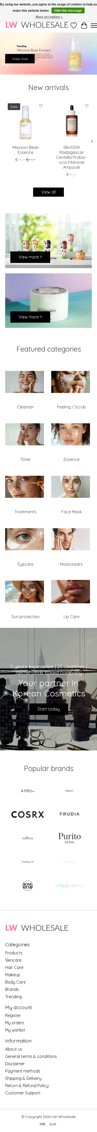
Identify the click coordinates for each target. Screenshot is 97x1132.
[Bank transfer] (42, 1124)
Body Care (15, 982)
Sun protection (25, 616)
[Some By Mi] (27, 886)
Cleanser (25, 407)
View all (48, 192)
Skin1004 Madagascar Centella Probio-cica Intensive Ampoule (71, 157)
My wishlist (15, 1030)
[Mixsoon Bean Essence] (25, 121)
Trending (13, 996)
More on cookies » (49, 17)
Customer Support (23, 1092)
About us (13, 1049)
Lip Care (71, 616)
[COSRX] (27, 815)
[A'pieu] (27, 791)
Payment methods (22, 1071)
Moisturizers (71, 564)
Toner (25, 459)
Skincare (13, 960)
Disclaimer (15, 1063)
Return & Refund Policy (27, 1085)
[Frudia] (69, 815)
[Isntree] (27, 838)
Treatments (25, 511)
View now (20, 59)
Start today (49, 709)
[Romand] (69, 862)
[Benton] (69, 791)
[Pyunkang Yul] (27, 862)
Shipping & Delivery (23, 1078)
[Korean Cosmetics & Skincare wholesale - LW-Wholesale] (37, 25)
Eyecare (25, 564)
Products (14, 952)
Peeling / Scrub (71, 407)
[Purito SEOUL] (69, 838)
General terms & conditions (31, 1056)
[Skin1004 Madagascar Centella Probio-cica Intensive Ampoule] (71, 121)
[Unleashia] (69, 886)
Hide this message (68, 11)
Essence (71, 459)
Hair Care (14, 967)
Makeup (12, 974)
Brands (12, 989)
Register (13, 1015)
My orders (14, 1022)
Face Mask (71, 511)
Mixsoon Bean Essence (25, 149)
